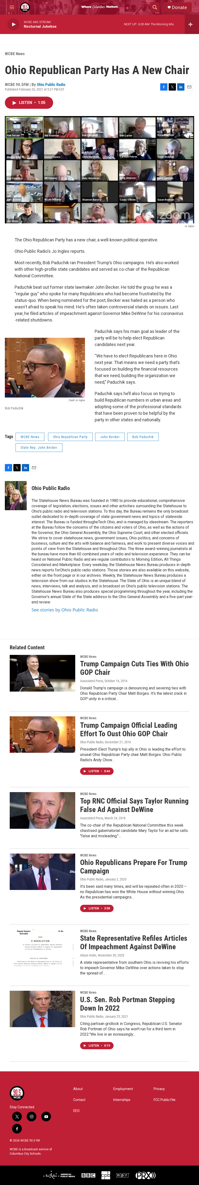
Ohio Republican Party (70, 437)
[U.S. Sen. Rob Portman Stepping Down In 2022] (42, 1009)
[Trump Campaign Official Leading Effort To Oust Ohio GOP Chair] (42, 734)
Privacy (159, 1089)
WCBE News (15, 53)
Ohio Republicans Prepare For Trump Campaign (133, 866)
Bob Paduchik (143, 437)
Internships (121, 1100)
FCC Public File (164, 1100)
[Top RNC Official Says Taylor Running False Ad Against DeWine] (42, 810)
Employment (123, 1089)
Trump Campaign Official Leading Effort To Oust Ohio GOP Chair (128, 729)
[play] (13, 24)
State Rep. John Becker (39, 447)
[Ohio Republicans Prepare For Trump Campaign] (42, 872)
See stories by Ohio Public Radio (65, 610)
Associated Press (91, 681)
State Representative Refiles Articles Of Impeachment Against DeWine (133, 942)
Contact (79, 1100)
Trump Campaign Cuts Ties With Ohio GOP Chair (134, 668)
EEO (76, 1111)
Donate (179, 7)
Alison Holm (88, 955)
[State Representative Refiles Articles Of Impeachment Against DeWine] (42, 947)
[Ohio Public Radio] (16, 495)
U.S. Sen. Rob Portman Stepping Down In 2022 (127, 1003)
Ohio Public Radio (51, 84)
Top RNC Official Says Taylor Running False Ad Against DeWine (134, 805)
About (78, 1089)
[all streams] (192, 24)
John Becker (110, 437)
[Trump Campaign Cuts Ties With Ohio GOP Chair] (42, 673)
